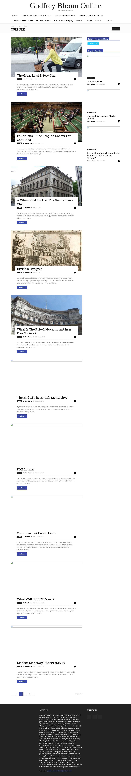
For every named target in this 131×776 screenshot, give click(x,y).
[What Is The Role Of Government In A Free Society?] (46, 315)
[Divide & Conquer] (46, 250)
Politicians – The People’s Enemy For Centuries (44, 138)
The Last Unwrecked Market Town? (101, 117)
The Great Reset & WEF (22, 20)
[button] (117, 16)
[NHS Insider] (46, 447)
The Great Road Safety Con (36, 75)
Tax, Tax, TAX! (94, 81)
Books (89, 20)
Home (14, 16)
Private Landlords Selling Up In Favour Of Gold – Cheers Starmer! (103, 155)
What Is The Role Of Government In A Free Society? (44, 331)
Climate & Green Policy (66, 16)
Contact (110, 20)
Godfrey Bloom (27, 79)
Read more (22, 94)
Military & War (43, 20)
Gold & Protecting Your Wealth (37, 16)
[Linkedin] (95, 717)
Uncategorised (91, 112)
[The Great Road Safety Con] (46, 57)
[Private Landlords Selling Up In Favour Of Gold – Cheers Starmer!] (103, 138)
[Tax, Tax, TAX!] (103, 67)
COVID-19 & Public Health (91, 16)
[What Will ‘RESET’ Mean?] (46, 581)
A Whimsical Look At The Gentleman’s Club (45, 202)
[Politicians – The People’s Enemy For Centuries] (46, 122)
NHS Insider (25, 469)
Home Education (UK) (63, 20)
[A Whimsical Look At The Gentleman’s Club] (46, 186)
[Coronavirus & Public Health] (46, 515)
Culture (19, 26)
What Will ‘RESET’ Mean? (35, 599)
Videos (79, 20)
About (98, 20)
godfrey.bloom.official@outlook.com (59, 771)
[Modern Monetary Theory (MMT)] (46, 645)
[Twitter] (100, 717)
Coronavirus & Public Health (37, 533)
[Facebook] (89, 717)
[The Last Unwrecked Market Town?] (103, 101)
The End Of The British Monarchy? (42, 398)
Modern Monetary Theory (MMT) (41, 663)
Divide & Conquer (29, 269)
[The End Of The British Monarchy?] (46, 379)
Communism (91, 78)
